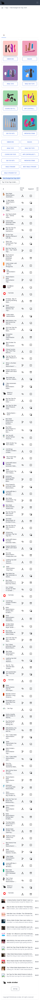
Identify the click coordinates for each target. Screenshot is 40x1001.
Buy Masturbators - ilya (11, 271)
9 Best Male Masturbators (10, 315)
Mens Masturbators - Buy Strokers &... (11, 793)
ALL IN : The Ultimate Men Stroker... (10, 666)
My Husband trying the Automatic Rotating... (10, 257)
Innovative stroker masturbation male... (10, 336)
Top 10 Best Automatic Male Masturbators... (10, 646)
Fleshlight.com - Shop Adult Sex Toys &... (11, 702)
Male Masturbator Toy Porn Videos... (11, 471)
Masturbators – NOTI (11, 414)
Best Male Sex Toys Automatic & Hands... (11, 575)
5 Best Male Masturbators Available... (10, 858)
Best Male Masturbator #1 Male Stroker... (11, 632)
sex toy (15, 989)
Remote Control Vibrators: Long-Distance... (11, 695)
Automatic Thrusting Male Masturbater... (10, 786)
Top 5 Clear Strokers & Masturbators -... (11, 879)
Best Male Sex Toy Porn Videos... (11, 378)
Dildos (29, 59)
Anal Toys (10, 84)
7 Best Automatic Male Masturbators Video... (11, 385)
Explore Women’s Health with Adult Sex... (11, 371)
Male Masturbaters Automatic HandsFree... (10, 618)
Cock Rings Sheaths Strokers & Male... (11, 450)
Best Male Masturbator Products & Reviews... (9, 421)
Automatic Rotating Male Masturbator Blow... (10, 478)
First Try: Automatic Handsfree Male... (11, 765)
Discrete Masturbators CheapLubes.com (11, 554)
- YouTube (10, 293)
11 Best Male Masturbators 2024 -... (10, 202)
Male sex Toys (30, 84)
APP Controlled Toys (30, 108)
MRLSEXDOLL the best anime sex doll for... (11, 322)
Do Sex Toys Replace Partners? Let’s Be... (11, 236)
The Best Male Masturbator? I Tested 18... (10, 823)
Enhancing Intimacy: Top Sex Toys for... (11, 534)
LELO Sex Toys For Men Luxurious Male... (11, 329)
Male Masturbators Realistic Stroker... (11, 851)
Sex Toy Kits (10, 133)
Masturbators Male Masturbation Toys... (10, 279)
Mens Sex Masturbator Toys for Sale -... (11, 243)
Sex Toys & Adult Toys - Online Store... (11, 215)
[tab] (3, 35)
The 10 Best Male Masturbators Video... (11, 208)
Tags (6, 8)
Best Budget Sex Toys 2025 (18, 8)
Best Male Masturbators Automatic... (10, 195)
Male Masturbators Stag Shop (10, 568)
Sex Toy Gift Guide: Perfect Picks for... (10, 436)
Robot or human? (9, 393)
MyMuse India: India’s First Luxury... (10, 837)
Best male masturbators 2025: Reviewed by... (10, 872)
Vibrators (10, 59)
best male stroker (29, 167)
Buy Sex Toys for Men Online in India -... (11, 400)
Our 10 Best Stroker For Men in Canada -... (11, 588)
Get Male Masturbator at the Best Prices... (11, 520)
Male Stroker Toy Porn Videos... (11, 444)
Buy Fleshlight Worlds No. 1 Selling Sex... (10, 722)
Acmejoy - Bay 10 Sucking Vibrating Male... (11, 300)
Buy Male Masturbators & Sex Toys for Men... (10, 429)
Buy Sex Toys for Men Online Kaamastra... (11, 229)
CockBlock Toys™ (10, 286)
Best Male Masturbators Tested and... (10, 506)
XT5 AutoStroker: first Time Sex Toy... (11, 673)
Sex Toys (10, 708)
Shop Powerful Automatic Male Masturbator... (10, 486)
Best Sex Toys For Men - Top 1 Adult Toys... (11, 249)
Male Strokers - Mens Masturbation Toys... (10, 750)
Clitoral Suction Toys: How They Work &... (10, 350)
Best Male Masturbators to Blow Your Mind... (11, 581)
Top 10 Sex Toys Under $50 (11, 457)
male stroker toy (10, 173)
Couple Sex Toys (10, 108)
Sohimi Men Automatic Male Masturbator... (11, 222)
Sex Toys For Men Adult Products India (11, 406)
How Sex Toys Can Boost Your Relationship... (11, 800)
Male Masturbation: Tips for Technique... (10, 687)
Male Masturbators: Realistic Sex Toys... (10, 308)
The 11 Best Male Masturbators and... (11, 736)
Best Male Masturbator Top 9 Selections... (11, 499)
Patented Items (29, 133)
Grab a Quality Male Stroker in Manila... (10, 715)
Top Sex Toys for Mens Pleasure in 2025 (11, 357)
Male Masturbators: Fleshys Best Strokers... (10, 610)
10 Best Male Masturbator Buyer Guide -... (10, 625)
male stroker (10, 167)
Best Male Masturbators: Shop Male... (10, 653)
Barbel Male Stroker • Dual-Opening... (10, 830)
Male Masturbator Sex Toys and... (11, 743)
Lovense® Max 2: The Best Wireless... (11, 493)
